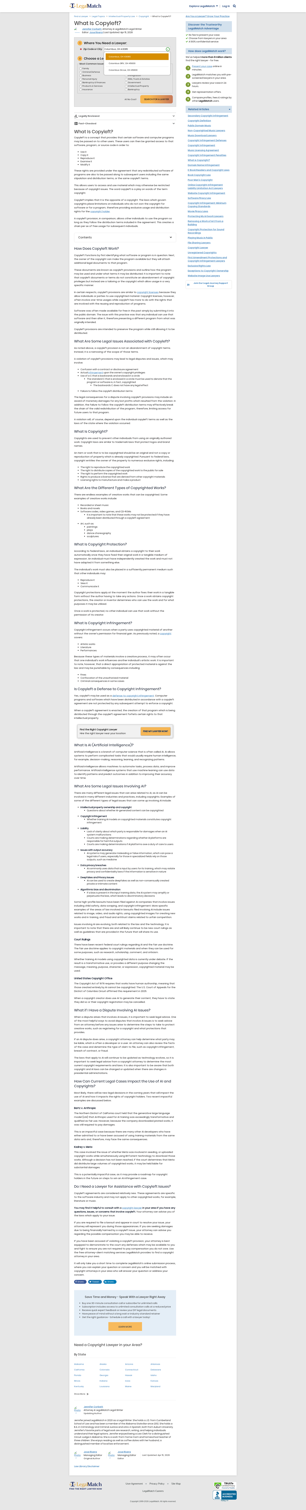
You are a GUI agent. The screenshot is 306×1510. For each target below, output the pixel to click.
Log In (226, 6)
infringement (95, 372)
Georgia (104, 1375)
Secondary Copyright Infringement (208, 115)
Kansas (154, 1380)
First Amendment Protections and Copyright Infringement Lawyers (207, 259)
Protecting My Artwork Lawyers (205, 216)
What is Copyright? (199, 160)
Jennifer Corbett (92, 29)
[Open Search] (234, 6)
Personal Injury (89, 79)
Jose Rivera (96, 32)
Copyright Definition (199, 120)
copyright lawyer (132, 1207)
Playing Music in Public (200, 237)
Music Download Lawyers (202, 135)
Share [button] (80, 1281)
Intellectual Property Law (122, 16)
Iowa (127, 1380)
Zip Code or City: (92, 49)
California (79, 1369)
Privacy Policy (156, 1483)
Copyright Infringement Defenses (207, 140)
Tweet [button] (95, 1281)
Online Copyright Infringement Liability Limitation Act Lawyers (205, 186)
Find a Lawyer (81, 16)
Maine (128, 1386)
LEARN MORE (125, 1326)
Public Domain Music (199, 125)
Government (134, 82)
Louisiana (104, 1386)
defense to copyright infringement (133, 695)
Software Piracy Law (199, 198)
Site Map (176, 1483)
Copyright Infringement (201, 145)
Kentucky (79, 1386)
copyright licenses (148, 292)
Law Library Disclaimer (86, 1466)
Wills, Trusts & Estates (139, 79)
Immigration (134, 75)
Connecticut (131, 1369)
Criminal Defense (91, 72)
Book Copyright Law (199, 175)
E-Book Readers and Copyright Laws (208, 170)
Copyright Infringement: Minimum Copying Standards (207, 204)
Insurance (87, 89)
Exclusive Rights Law (199, 265)
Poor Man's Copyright (200, 179)
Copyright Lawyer (198, 247)
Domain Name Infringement (204, 165)
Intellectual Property (138, 86)
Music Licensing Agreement (203, 150)
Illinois (77, 1380)
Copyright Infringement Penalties (207, 155)
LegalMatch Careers (153, 1491)
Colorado (105, 1369)
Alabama (79, 1364)
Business (86, 75)
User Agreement (134, 1483)
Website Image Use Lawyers (204, 275)
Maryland (155, 1386)
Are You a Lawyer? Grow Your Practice (207, 16)
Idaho (154, 1375)
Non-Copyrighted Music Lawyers (206, 130)
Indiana (103, 1380)
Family (85, 68)
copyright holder (100, 211)
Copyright (144, 16)
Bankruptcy (134, 89)
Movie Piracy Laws (198, 211)
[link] (190, 294)
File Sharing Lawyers (199, 242)
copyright (165, 633)
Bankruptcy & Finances (94, 82)
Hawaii (128, 1375)
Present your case (202, 66)
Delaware (156, 1369)
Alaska (103, 1364)
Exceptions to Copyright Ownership (208, 270)
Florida (77, 1375)
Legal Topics (98, 16)
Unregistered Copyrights (202, 252)
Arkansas (155, 1364)
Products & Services (92, 86)
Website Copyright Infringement (206, 193)
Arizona (129, 1364)
